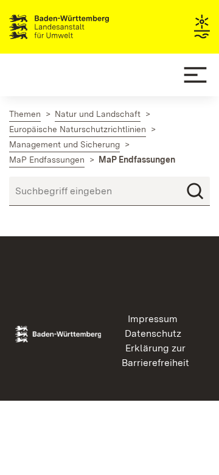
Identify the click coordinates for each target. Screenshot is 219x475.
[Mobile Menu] (195, 75)
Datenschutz (153, 333)
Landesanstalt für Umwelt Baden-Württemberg (80, 27)
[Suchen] (195, 191)
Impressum (153, 319)
